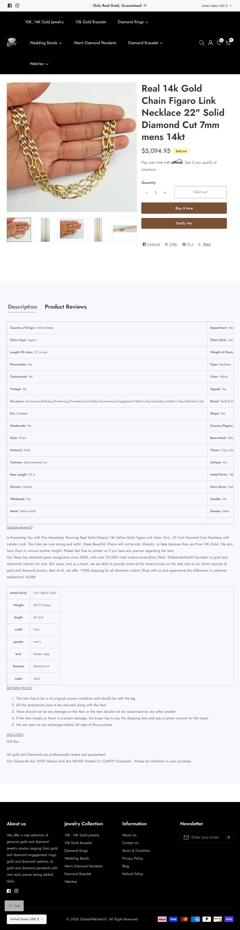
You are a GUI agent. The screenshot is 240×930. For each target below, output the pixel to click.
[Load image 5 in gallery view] (125, 230)
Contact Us (130, 842)
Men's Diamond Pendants (95, 43)
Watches (37, 63)
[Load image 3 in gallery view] (72, 230)
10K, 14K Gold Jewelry (44, 22)
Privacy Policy (132, 858)
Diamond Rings (131, 22)
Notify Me (184, 223)
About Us (129, 835)
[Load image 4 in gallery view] (98, 230)
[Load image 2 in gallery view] (45, 230)
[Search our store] (202, 43)
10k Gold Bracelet (90, 22)
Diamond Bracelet (143, 43)
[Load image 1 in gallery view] (19, 230)
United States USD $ (215, 6)
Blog (125, 866)
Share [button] (207, 244)
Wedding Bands (44, 43)
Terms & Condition (136, 850)
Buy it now (184, 208)
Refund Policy (132, 873)
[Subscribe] (228, 837)
